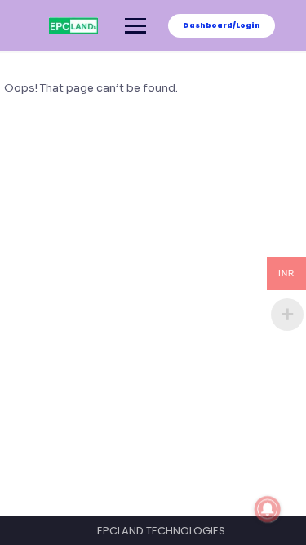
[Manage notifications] (268, 509)
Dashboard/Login (221, 25)
